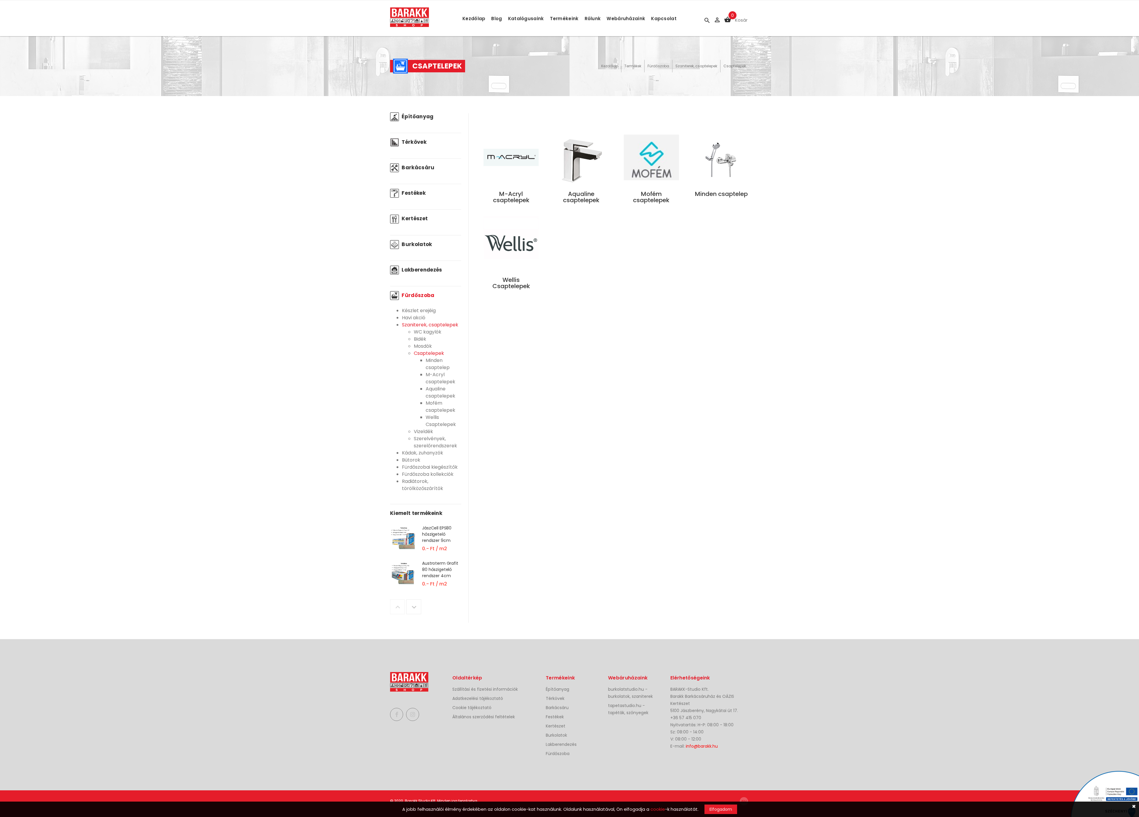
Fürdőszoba (658, 65)
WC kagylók (427, 331)
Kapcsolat (664, 18)
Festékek (413, 193)
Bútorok (411, 460)
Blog (496, 18)
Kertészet (414, 218)
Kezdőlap (473, 18)
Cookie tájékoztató (471, 708)
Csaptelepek (734, 65)
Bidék (420, 339)
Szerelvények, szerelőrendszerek (435, 442)
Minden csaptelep (438, 364)
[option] (425, 542)
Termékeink (564, 18)
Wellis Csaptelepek (441, 421)
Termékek (632, 65)
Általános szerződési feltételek (483, 717)
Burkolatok (416, 244)
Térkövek (413, 142)
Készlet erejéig (419, 310)
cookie (657, 809)
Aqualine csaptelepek (440, 392)
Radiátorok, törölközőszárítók (422, 485)
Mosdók (423, 346)
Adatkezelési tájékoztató (477, 698)
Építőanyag (417, 116)
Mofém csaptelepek (440, 407)
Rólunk (593, 18)
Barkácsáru (417, 167)
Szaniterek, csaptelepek (696, 65)
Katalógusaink (526, 18)
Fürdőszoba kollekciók (428, 474)
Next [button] (413, 606)
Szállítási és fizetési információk (485, 689)
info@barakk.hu (702, 746)
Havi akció (413, 317)
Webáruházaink (626, 18)
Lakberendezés (421, 269)
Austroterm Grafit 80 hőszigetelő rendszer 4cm (440, 569)
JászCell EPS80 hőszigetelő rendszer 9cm (436, 534)
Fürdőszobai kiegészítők (430, 467)
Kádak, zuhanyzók (422, 452)
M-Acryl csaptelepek (440, 378)
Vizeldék (423, 431)
